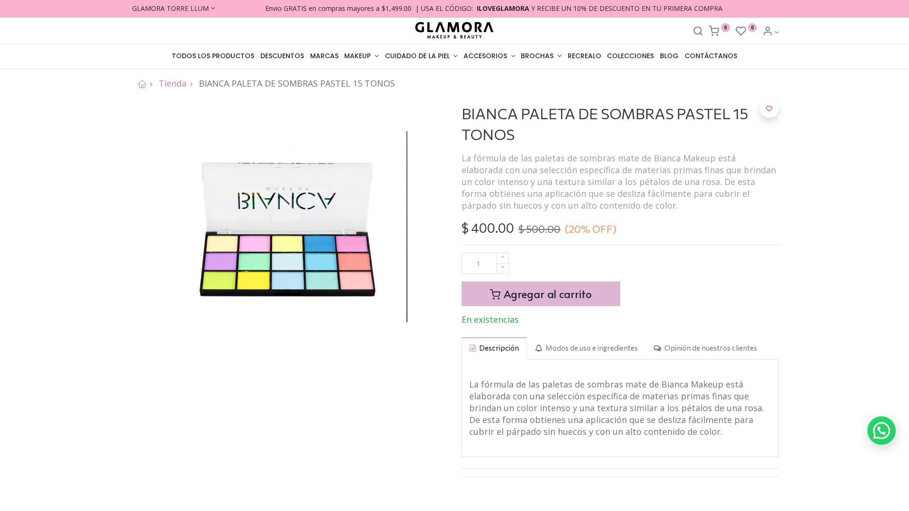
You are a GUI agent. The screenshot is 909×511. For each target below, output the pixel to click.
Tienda (173, 83)
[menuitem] (213, 56)
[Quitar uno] (502, 268)
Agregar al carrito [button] (546, 293)
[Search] (698, 31)
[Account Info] (770, 31)
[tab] (494, 348)
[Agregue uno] (502, 258)
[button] (769, 108)
